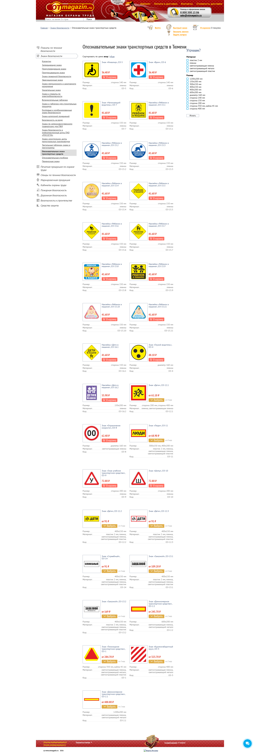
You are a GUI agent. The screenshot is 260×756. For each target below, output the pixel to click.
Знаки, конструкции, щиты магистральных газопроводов (56, 140)
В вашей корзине (171, 743)
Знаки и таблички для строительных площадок (59, 105)
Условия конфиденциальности (54, 745)
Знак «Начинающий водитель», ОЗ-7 (111, 103)
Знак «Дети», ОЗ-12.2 (112, 511)
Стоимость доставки (209, 4)
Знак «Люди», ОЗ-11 (158, 425)
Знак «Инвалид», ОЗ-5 (112, 62)
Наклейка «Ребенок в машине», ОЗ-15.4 (112, 184)
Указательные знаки (51, 90)
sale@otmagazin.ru (191, 15)
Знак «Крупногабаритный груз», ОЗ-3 (161, 647)
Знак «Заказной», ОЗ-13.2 (114, 601)
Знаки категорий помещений (56, 116)
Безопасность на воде (52, 120)
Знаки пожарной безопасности (56, 76)
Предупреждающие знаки (54, 68)
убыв (112, 56)
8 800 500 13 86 (189, 12)
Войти (158, 28)
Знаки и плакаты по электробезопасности (52, 95)
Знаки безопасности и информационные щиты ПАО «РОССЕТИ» (56, 132)
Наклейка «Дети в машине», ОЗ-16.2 (110, 386)
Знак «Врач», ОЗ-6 (157, 62)
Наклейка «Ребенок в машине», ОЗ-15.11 (159, 305)
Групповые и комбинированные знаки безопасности (57, 111)
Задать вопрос (180, 34)
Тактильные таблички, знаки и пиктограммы (56, 146)
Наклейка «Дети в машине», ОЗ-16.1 (110, 345)
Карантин (46, 61)
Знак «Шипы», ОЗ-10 (158, 470)
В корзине (205, 28)
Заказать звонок (181, 31)
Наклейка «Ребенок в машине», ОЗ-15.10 (112, 305)
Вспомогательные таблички (55, 100)
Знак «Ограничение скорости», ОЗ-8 (111, 426)
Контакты (187, 4)
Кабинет (145, 4)
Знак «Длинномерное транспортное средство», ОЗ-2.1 (113, 694)
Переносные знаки (51, 161)
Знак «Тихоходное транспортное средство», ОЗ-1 (113, 649)
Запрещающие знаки (52, 65)
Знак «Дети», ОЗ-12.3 (159, 511)
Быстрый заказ (180, 28)
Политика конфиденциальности (55, 742)
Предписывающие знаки (53, 72)
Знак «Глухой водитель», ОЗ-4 (160, 345)
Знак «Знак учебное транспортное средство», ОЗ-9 (113, 473)
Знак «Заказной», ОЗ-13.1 (161, 556)
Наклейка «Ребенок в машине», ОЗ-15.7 (159, 224)
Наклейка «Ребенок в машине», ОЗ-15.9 (159, 265)
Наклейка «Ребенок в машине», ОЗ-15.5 (159, 184)
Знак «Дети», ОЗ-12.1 (159, 385)
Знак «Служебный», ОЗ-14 (111, 557)
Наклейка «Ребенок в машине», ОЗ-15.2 (112, 144)
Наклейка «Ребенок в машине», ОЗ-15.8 (112, 265)
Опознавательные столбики (55, 157)
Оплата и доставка (165, 4)
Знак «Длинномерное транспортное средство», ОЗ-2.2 (160, 603)
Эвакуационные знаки (52, 80)
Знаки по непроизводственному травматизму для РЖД (57, 125)
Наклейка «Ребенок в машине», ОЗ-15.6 (112, 224)
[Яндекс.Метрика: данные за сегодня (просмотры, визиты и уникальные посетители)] (151, 750)
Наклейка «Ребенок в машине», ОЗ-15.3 (159, 144)
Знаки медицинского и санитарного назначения (59, 85)
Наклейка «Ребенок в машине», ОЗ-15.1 (159, 103)
